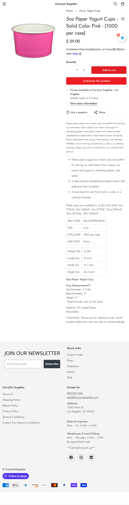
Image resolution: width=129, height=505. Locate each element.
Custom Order (75, 355)
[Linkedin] (91, 457)
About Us (8, 394)
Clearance (72, 366)
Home (69, 11)
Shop (70, 360)
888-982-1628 (75, 393)
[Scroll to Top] (122, 487)
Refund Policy (10, 405)
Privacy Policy (10, 411)
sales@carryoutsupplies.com (82, 397)
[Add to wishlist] (122, 19)
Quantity (71, 62)
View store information (83, 103)
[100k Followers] (71, 457)
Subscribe (51, 364)
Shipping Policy (11, 400)
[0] (122, 4)
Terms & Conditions (13, 417)
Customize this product (96, 81)
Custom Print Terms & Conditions (21, 423)
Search (71, 372)
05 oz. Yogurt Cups (89, 11)
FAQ (69, 378)
